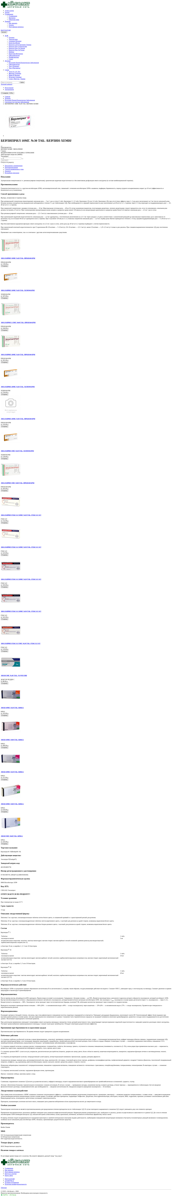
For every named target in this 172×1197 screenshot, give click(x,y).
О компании (9, 14)
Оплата (11, 25)
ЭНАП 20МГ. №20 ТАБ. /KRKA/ (12, 772)
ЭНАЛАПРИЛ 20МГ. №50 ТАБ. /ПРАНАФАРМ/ (18, 419)
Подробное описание (12, 173)
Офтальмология (14, 55)
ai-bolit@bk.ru (9, 1181)
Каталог (4, 32)
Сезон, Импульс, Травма (17, 79)
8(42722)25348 (6, 30)
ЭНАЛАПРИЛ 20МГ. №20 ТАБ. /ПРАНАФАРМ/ (18, 354)
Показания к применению (13, 166)
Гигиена (11, 37)
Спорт (11, 59)
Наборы (11, 52)
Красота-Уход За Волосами (18, 46)
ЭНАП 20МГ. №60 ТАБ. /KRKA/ (12, 804)
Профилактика (14, 57)
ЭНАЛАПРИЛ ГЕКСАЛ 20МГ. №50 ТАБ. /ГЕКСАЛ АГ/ (21, 611)
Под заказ (5, 160)
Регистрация (9, 88)
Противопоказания (11, 167)
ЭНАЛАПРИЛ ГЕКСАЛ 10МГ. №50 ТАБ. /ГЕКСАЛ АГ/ (21, 547)
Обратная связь (14, 19)
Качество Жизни (14, 43)
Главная (7, 96)
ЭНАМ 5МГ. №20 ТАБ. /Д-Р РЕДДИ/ (14, 675)
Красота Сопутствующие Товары (20, 45)
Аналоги (8, 171)
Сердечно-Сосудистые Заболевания (17, 102)
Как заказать (13, 23)
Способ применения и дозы (14, 169)
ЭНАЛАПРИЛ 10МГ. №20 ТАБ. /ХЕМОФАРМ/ (18, 290)
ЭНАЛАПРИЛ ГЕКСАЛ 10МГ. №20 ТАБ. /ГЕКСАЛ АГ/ (21, 515)
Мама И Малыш (14, 75)
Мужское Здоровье (15, 77)
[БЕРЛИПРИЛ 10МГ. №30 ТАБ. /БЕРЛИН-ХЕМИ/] (20, 136)
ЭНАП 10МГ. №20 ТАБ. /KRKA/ (12, 708)
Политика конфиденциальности (16, 1184)
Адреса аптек (9, 10)
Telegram (4, 1188)
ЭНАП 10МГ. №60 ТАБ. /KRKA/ (12, 740)
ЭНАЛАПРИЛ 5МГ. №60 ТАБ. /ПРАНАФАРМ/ (17, 483)
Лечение (8, 61)
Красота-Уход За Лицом (17, 48)
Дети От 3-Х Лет (14, 71)
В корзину (5, 266)
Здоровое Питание (15, 41)
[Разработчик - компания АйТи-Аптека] (8, 1195)
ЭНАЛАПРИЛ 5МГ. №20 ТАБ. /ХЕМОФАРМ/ (17, 451)
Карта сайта (9, 1175)
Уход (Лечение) (14, 66)
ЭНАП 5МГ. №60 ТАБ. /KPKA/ (12, 836)
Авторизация (9, 89)
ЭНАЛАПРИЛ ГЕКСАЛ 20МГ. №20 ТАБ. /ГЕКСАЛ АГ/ (21, 579)
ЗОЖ (6, 36)
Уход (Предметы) (14, 68)
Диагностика (13, 39)
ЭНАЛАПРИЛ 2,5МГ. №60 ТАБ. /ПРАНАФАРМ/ (18, 322)
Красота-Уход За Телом (16, 50)
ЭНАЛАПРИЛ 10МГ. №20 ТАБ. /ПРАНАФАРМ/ (18, 258)
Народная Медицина (16, 54)
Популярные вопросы (16, 27)
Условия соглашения (12, 1182)
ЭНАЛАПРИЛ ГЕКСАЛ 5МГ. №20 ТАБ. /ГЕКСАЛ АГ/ (21, 643)
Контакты (12, 18)
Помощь (7, 21)
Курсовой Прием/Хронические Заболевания (24, 62)
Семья (7, 70)
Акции (7, 12)
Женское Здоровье (15, 73)
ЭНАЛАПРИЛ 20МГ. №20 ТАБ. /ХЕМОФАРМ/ (18, 387)
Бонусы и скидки (11, 1174)
